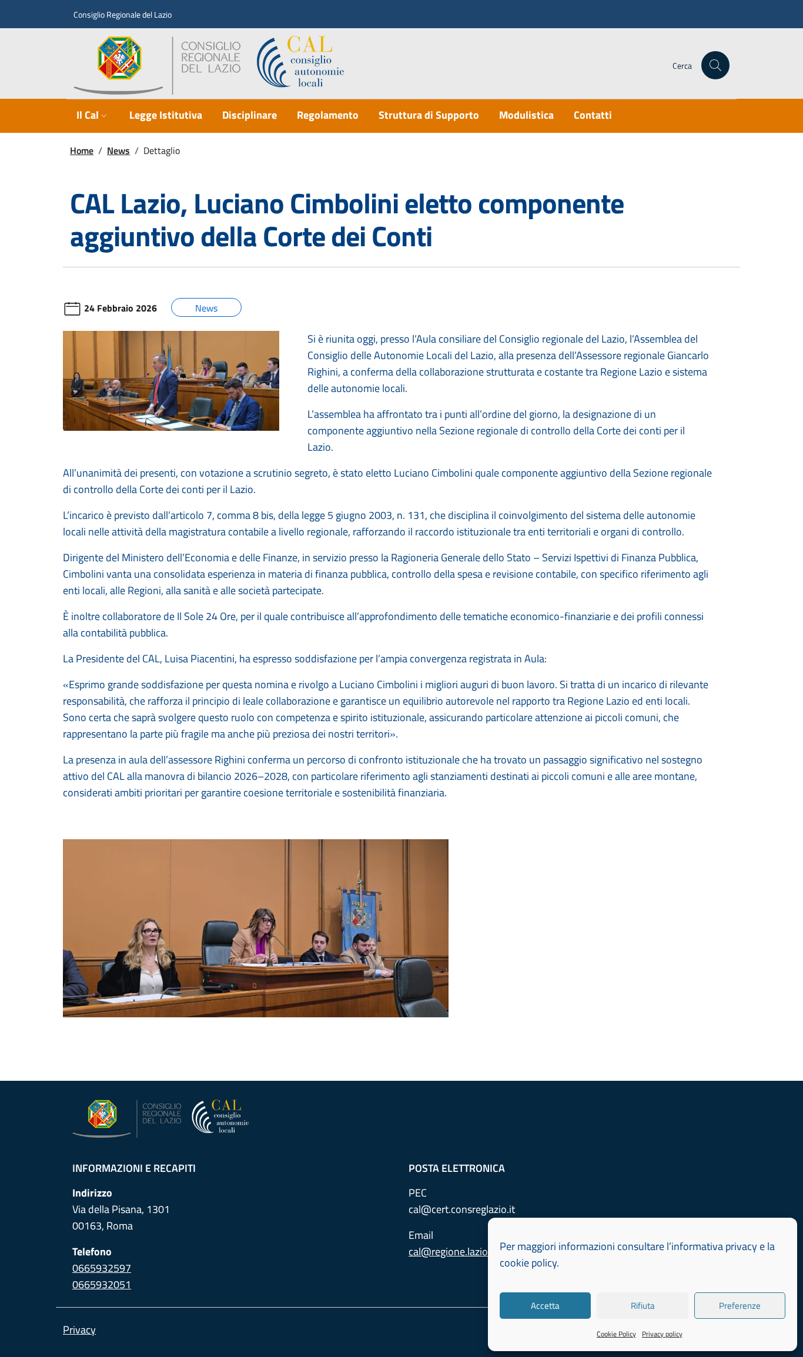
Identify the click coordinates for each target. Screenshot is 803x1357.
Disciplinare (249, 115)
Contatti (593, 115)
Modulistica (526, 115)
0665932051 (101, 1284)
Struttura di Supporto (429, 115)
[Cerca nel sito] (715, 65)
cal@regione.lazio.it (452, 1251)
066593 (101, 1268)
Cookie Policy (616, 1333)
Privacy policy (662, 1333)
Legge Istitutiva (165, 115)
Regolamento (328, 115)
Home (81, 150)
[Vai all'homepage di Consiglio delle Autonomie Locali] (213, 65)
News (118, 150)
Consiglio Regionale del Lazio (122, 14)
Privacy (79, 1330)
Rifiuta (643, 1305)
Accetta (545, 1305)
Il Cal (87, 115)
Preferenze (740, 1305)
